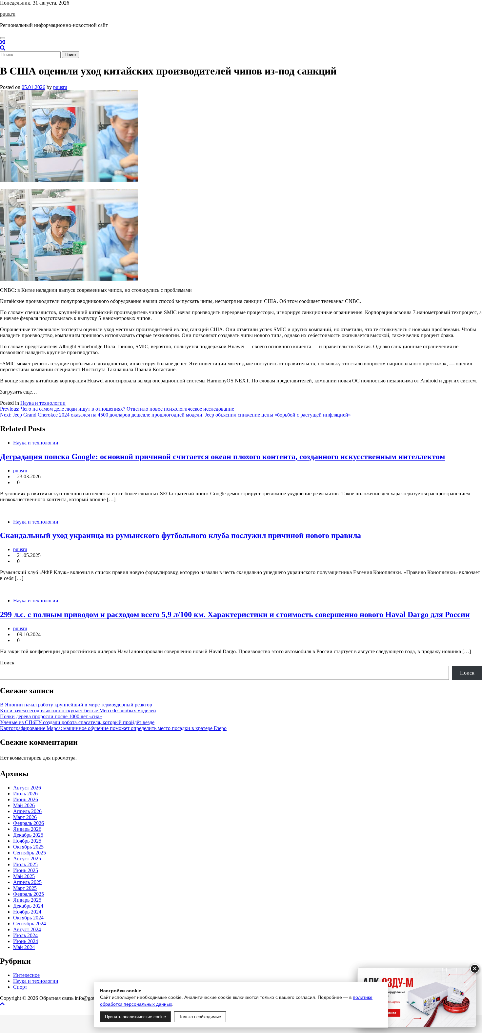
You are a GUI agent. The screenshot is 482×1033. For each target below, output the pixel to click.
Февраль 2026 (28, 823)
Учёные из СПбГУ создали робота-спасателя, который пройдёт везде (77, 722)
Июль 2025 (25, 864)
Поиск (7, 662)
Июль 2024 (25, 935)
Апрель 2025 (27, 882)
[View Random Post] (2, 42)
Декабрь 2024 (28, 906)
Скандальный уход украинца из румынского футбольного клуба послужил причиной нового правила (180, 535)
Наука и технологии (43, 403)
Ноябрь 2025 (27, 841)
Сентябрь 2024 (29, 923)
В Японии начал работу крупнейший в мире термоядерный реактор (76, 704)
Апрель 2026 (27, 811)
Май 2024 (24, 947)
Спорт (20, 987)
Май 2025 (24, 876)
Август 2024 (27, 929)
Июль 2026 (25, 793)
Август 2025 (27, 858)
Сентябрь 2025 (29, 852)
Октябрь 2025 (28, 847)
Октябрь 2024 (28, 917)
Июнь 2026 (25, 799)
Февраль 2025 (28, 894)
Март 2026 (25, 817)
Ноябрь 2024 (27, 912)
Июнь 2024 (25, 941)
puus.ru (7, 14)
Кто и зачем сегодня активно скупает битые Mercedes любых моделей (78, 710)
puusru (60, 87)
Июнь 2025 (25, 870)
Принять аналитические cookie (135, 1016)
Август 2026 (27, 787)
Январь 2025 (27, 900)
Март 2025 (25, 888)
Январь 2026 (27, 829)
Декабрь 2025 (28, 835)
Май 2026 (24, 805)
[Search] (2, 48)
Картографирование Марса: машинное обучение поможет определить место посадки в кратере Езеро (113, 728)
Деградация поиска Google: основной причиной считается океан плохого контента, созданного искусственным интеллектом (222, 456)
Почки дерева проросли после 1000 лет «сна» (51, 716)
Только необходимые (200, 1016)
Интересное (26, 975)
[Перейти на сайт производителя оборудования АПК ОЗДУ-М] (417, 997)
